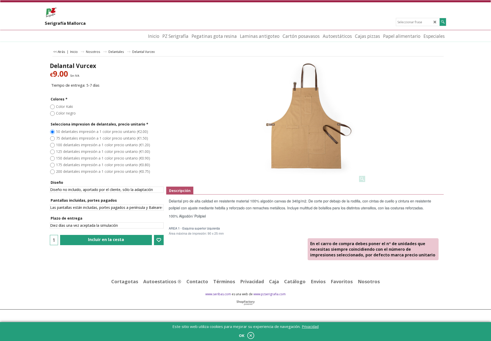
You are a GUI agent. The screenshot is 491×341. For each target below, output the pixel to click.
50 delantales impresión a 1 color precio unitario (102, 131)
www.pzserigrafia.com (269, 294)
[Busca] (443, 22)
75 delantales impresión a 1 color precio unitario (102, 138)
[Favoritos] (159, 240)
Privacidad (310, 326)
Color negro (66, 113)
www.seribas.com (218, 294)
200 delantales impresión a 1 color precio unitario (103, 171)
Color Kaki (64, 106)
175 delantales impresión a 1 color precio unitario (103, 164)
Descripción (180, 190)
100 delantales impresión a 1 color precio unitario (103, 144)
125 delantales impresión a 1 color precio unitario (103, 151)
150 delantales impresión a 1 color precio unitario (103, 158)
